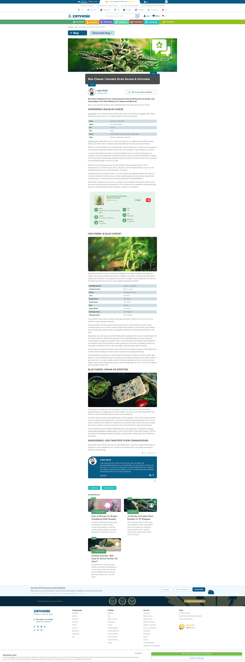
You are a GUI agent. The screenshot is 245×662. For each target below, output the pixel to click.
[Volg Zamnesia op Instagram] (38, 627)
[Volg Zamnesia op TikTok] (34, 630)
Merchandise (75, 631)
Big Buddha (101, 431)
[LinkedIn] (150, 475)
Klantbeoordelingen (113, 628)
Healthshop (75, 619)
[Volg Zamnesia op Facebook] (34, 627)
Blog (109, 616)
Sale (73, 637)
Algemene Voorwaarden (149, 625)
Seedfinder (110, 613)
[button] (92, 92)
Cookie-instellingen (196, 658)
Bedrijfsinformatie (148, 616)
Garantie (145, 637)
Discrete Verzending (113, 639)
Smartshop (75, 622)
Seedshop (94, 488)
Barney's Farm (112, 431)
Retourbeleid (146, 631)
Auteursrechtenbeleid (148, 642)
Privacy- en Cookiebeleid (149, 628)
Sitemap (110, 642)
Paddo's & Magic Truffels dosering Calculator (190, 616)
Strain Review (109, 488)
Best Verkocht (111, 622)
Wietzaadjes (75, 613)
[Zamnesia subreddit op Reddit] (38, 630)
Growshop (74, 628)
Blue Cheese (92, 114)
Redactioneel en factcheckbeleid (151, 645)
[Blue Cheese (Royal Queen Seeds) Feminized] (122, 55)
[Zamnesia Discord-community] (41, 630)
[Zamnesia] (85, 16)
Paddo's (74, 625)
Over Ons (110, 625)
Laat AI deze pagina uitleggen (141, 92)
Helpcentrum (146, 613)
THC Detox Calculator (184, 613)
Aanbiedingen (75, 634)
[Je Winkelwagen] (164, 16)
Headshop (75, 616)
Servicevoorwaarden (70, 593)
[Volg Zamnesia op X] (45, 627)
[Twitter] (153, 475)
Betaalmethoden (147, 619)
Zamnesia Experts (112, 637)
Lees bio (103, 475)
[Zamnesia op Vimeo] (41, 627)
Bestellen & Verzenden (149, 622)
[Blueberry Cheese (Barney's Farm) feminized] (122, 254)
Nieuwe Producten (112, 619)
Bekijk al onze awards (194, 601)
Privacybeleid (55, 593)
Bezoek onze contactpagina (43, 621)
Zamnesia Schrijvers (113, 634)
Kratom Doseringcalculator (186, 619)
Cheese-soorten (93, 141)
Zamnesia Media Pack (113, 631)
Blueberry (143, 114)
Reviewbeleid (146, 634)
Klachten (145, 639)
